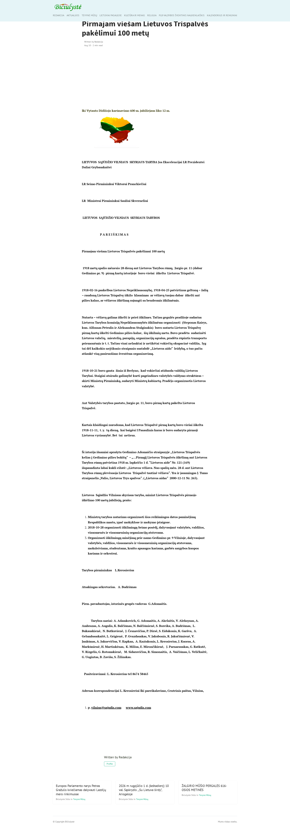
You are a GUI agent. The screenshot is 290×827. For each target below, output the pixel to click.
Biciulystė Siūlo (63, 799)
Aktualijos (73, 15)
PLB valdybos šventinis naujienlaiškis (182, 15)
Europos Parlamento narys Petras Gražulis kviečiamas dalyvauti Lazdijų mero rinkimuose (81, 790)
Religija (151, 15)
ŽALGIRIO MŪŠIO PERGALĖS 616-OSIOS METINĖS (204, 788)
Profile (110, 763)
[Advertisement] (145, 75)
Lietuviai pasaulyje (111, 15)
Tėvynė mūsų (89, 15)
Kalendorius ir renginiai (222, 15)
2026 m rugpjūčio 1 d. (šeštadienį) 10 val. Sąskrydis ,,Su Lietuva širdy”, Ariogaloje (144, 790)
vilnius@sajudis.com (106, 707)
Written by (93, 41)
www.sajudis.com (138, 707)
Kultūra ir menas (134, 15)
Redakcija (58, 15)
